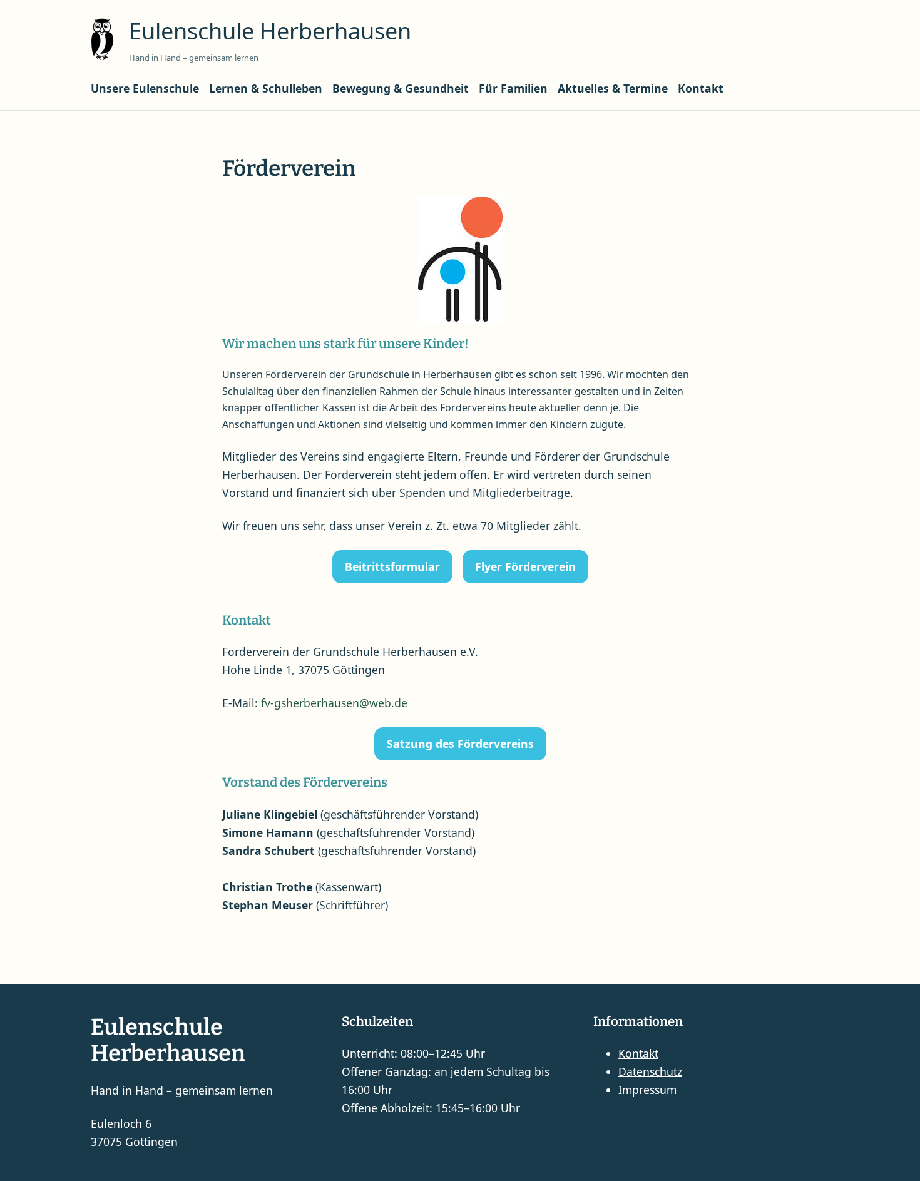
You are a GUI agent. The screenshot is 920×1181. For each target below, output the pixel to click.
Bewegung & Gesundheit (400, 88)
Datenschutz (650, 1071)
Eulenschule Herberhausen (270, 31)
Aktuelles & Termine (613, 88)
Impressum (647, 1089)
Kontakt (700, 88)
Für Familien (513, 88)
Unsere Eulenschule (145, 88)
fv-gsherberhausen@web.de (334, 702)
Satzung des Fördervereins (460, 743)
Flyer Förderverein (525, 566)
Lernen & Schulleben (265, 88)
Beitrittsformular (392, 566)
